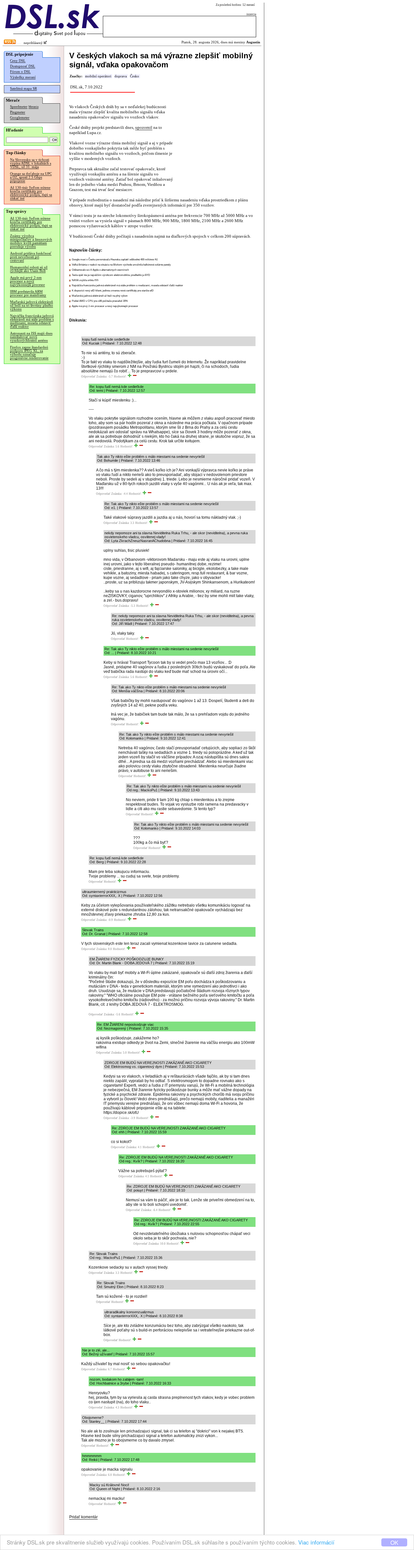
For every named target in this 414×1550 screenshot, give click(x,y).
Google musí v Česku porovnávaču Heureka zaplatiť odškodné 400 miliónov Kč (115, 259)
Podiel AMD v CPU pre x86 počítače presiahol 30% (100, 301)
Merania (33, 106)
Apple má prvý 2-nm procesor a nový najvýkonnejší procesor (27, 281)
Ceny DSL (18, 60)
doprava (120, 76)
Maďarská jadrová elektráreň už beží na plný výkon (99, 295)
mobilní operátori (98, 76)
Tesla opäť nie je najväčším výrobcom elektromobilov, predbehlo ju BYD (111, 275)
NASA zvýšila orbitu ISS (85, 280)
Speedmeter (18, 106)
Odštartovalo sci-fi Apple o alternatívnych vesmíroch (100, 269)
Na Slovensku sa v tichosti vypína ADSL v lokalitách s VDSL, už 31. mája (30, 163)
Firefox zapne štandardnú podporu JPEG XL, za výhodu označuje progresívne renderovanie (29, 352)
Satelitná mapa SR (23, 88)
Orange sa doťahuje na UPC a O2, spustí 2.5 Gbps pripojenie (31, 177)
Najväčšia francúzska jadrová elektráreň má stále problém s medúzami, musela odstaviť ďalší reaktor (32, 321)
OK (394, 1542)
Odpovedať (88, 376)
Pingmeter (17, 112)
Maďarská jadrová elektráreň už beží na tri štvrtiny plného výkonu (31, 305)
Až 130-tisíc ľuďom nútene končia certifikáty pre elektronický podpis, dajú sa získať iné (31, 193)
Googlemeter (19, 117)
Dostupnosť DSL (22, 66)
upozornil (143, 127)
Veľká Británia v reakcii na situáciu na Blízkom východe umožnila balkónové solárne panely (121, 264)
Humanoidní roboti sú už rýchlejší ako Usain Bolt (29, 269)
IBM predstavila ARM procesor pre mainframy (28, 293)
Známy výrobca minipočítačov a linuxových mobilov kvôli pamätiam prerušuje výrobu (31, 241)
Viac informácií (316, 1542)
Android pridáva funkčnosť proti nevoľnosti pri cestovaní (30, 257)
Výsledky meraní (23, 77)
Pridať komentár (83, 1517)
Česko (134, 76)
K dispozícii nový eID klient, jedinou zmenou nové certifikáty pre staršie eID (113, 290)
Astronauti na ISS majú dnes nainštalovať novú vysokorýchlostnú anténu (31, 337)
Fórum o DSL (20, 72)
